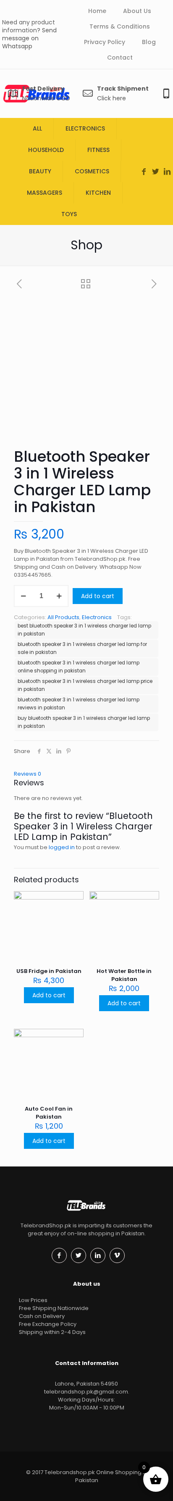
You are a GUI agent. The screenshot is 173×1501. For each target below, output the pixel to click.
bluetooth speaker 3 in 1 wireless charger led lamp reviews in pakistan (78, 703)
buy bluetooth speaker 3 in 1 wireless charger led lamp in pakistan (84, 722)
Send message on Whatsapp (29, 38)
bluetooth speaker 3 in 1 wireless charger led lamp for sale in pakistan (82, 648)
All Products (63, 617)
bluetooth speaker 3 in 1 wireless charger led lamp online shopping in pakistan (78, 666)
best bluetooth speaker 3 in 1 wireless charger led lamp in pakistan (84, 629)
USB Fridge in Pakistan (48, 971)
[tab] (86, 774)
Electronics (97, 617)
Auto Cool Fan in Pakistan (49, 1113)
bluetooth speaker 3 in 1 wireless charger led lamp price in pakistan (85, 685)
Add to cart (97, 596)
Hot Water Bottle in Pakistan (124, 975)
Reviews (27, 774)
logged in (62, 847)
